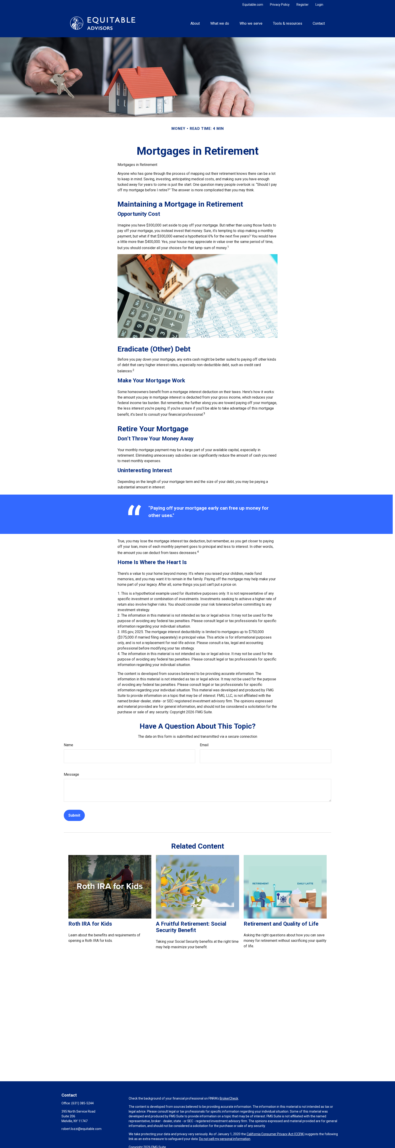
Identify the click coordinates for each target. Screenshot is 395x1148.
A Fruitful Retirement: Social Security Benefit (191, 927)
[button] (195, 23)
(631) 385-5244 (82, 1103)
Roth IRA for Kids (90, 924)
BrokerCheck (229, 1098)
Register (302, 4)
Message (71, 774)
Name (68, 745)
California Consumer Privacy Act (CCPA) (275, 1134)
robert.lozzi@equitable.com (81, 1129)
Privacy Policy (280, 4)
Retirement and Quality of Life (281, 924)
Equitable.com (253, 4)
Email (204, 745)
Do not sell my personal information (224, 1139)
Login (319, 4)
